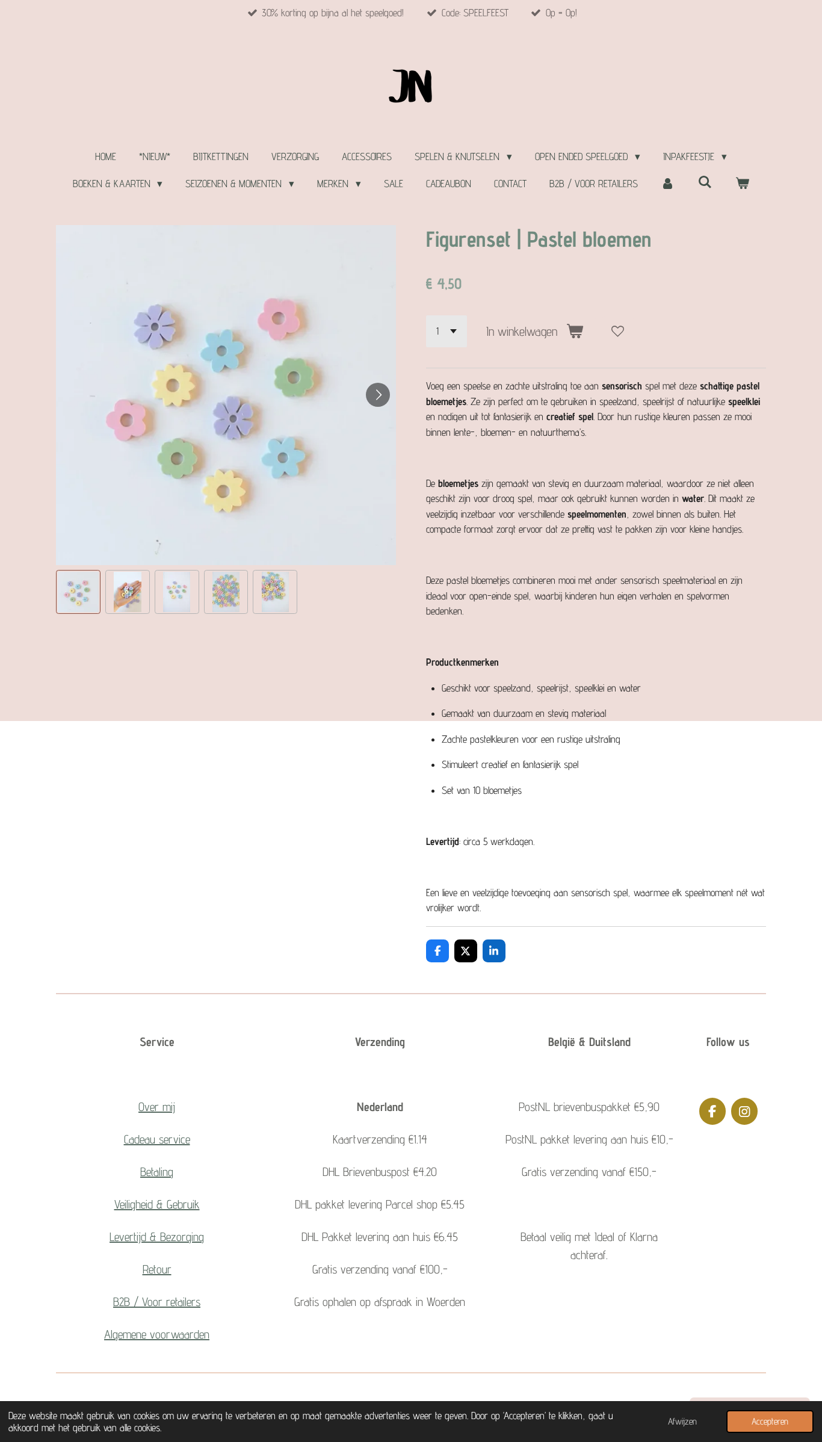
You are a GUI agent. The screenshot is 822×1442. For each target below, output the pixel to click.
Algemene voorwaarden (156, 1334)
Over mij (156, 1107)
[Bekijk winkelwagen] (742, 184)
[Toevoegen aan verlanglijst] (618, 331)
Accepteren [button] (770, 1421)
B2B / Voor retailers (156, 1302)
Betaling (156, 1172)
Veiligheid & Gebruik (157, 1204)
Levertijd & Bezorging (157, 1237)
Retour (157, 1269)
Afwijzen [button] (682, 1421)
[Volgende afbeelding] (378, 395)
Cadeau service (157, 1139)
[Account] (668, 184)
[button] (78, 592)
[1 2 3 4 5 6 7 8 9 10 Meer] (446, 331)
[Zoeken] (705, 182)
